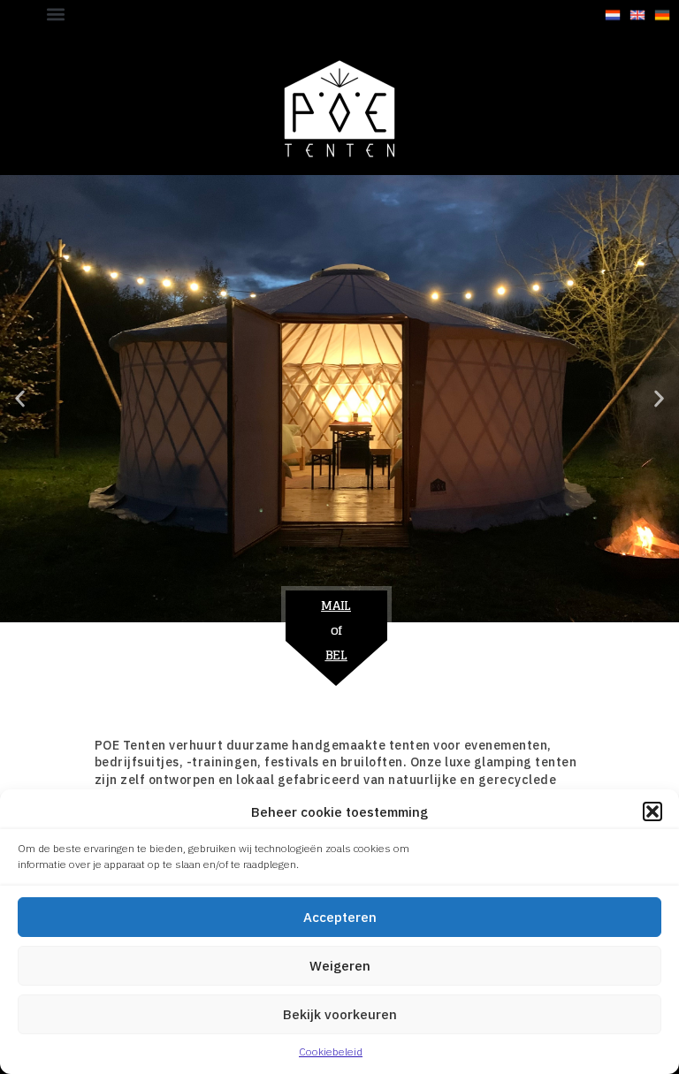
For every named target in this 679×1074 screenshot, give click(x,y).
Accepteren (340, 917)
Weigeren (339, 965)
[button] (652, 811)
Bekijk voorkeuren (340, 1014)
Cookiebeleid (330, 1051)
